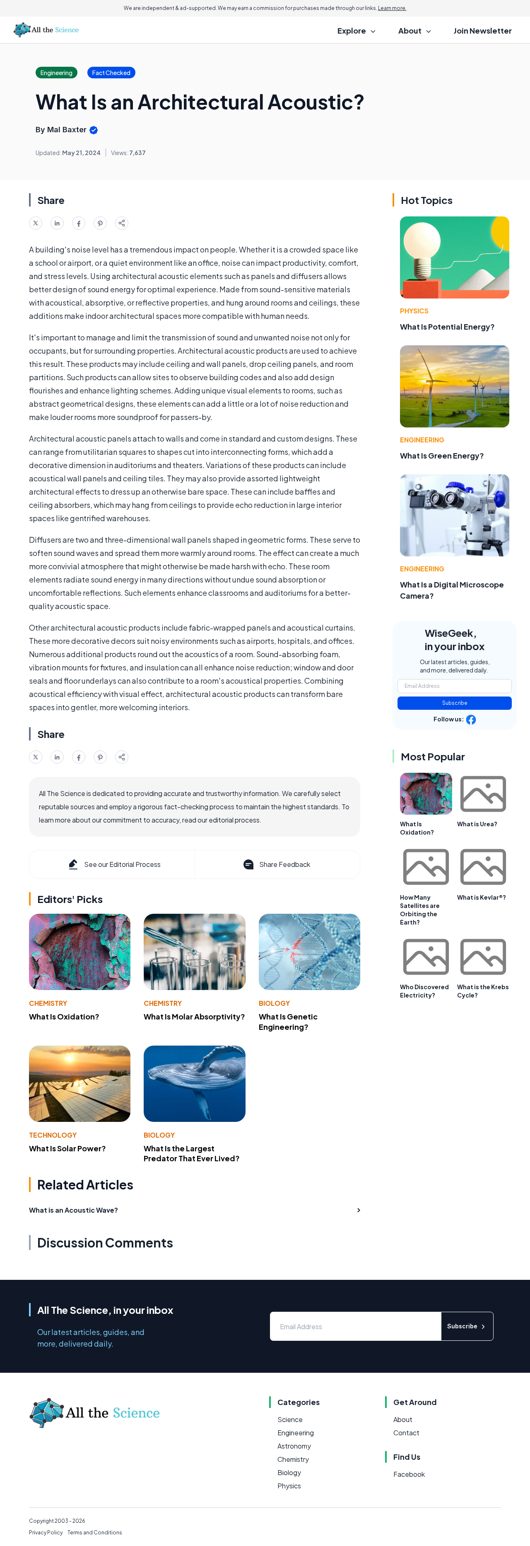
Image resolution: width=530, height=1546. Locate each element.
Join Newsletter (483, 30)
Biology (274, 1003)
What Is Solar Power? (67, 1148)
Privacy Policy (46, 1532)
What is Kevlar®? (481, 897)
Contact (406, 1432)
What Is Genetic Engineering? (288, 1021)
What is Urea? (477, 824)
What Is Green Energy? (442, 455)
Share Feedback (284, 864)
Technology (53, 1135)
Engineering (422, 439)
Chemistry (48, 1003)
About (402, 1419)
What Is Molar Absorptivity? (194, 1016)
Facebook (409, 1474)
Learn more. (392, 8)
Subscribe (454, 703)
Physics (414, 310)
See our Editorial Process (122, 864)
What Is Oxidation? (64, 1016)
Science (290, 1419)
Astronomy (294, 1446)
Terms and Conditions (94, 1532)
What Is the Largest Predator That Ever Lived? (192, 1153)
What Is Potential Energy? (447, 326)
